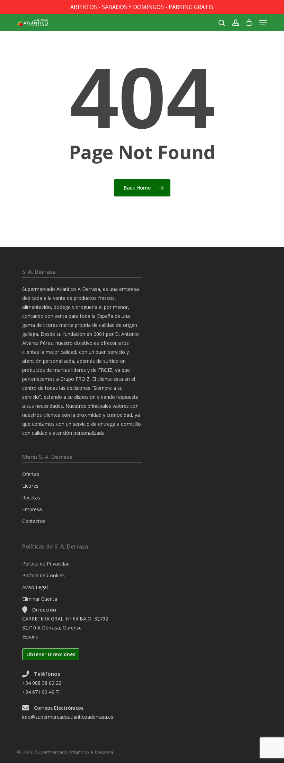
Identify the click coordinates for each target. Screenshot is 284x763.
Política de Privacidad (46, 563)
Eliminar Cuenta (39, 599)
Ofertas (30, 474)
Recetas (31, 497)
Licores (30, 485)
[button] (263, 22)
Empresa (32, 509)
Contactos (33, 521)
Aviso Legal (35, 587)
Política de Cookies (43, 575)
